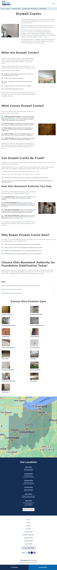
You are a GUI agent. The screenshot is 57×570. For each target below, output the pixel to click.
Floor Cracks (5, 358)
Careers (28, 522)
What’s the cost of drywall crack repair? (11, 289)
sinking (27, 61)
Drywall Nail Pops (34, 347)
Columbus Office (28, 487)
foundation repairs (42, 36)
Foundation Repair (16, 8)
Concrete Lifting (28, 543)
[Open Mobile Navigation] (53, 3)
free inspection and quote (42, 271)
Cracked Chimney (34, 336)
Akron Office (28, 467)
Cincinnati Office (28, 473)
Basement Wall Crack (7, 314)
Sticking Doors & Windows (8, 380)
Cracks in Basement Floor (8, 347)
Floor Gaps (33, 358)
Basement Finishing (28, 537)
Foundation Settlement (8, 369)
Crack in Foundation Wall (36, 325)
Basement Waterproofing (28, 534)
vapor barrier (29, 211)
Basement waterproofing (25, 202)
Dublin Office (28, 500)
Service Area (28, 528)
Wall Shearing (5, 392)
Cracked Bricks (5, 336)
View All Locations (28, 509)
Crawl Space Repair (28, 540)
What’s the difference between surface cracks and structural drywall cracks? (20, 285)
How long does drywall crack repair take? (12, 293)
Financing (28, 525)
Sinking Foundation (35, 369)
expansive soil (14, 119)
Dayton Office (28, 494)
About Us (28, 519)
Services (8, 8)
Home (2, 8)
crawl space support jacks (15, 218)
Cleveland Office (28, 480)
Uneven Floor (33, 380)
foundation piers (23, 196)
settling (3, 63)
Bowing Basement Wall (36, 314)
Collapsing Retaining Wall (8, 325)
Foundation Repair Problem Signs (30, 8)
